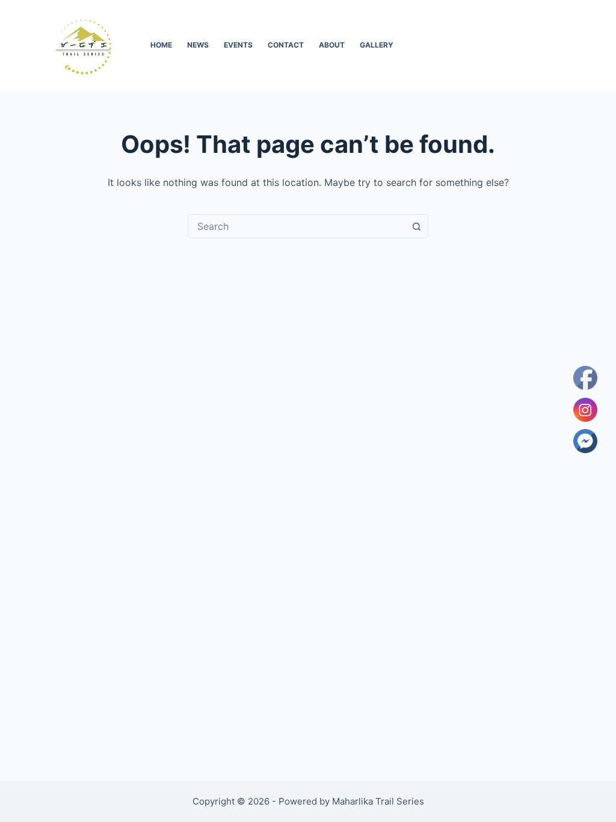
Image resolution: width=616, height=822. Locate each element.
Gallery (376, 44)
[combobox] (296, 226)
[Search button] (416, 226)
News (198, 44)
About (332, 44)
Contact (286, 44)
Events (238, 44)
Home (161, 44)
